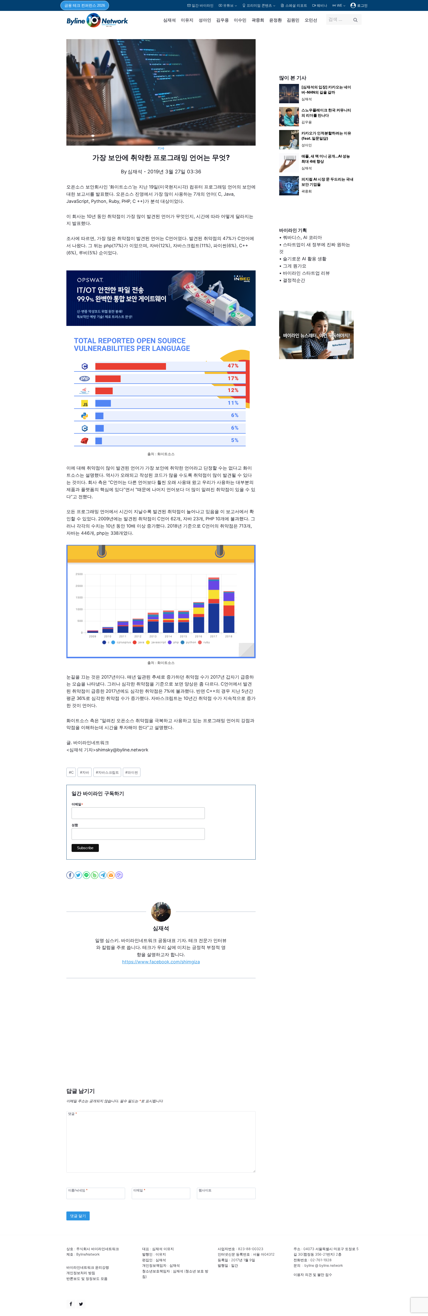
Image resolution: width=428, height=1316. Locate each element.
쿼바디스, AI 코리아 (302, 237)
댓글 (72, 1113)
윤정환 (275, 20)
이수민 (240, 20)
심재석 (169, 20)
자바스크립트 (107, 772)
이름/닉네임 (77, 1190)
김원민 (293, 20)
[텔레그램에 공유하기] (103, 875)
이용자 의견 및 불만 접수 (313, 1274)
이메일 (77, 804)
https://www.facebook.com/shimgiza (161, 961)
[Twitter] (81, 1304)
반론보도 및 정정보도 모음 (86, 1278)
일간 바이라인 (203, 5)
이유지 (187, 20)
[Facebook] (70, 1304)
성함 (75, 825)
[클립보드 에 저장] (119, 875)
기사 (161, 148)
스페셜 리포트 (296, 5)
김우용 (222, 20)
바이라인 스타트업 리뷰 (306, 273)
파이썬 (131, 772)
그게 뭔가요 (294, 265)
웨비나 (322, 5)
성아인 (205, 20)
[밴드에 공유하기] (95, 875)
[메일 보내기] (111, 875)
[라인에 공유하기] (87, 875)
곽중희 (258, 20)
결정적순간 (294, 280)
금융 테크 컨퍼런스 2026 (84, 5)
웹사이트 (205, 1190)
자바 (84, 772)
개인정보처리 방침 (80, 1273)
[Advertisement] (161, 1040)
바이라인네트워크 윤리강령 (87, 1267)
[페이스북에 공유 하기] (70, 875)
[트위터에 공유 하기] (79, 875)
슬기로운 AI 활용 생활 (304, 258)
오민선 (311, 20)
